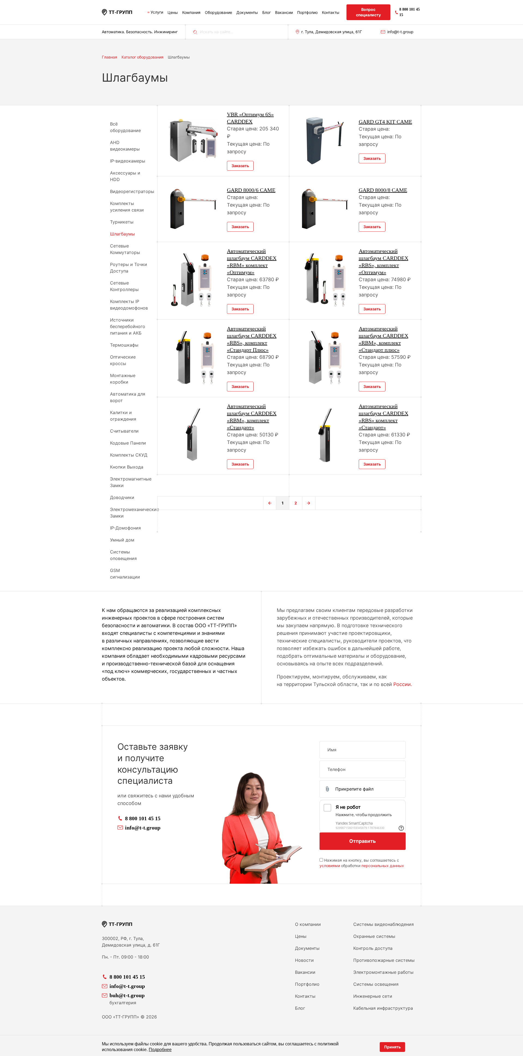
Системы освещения (376, 984)
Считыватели (124, 431)
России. (402, 684)
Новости (304, 960)
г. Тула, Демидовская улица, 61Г (331, 31)
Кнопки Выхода (126, 467)
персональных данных (382, 865)
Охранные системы (374, 936)
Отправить (362, 841)
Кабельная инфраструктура (383, 1008)
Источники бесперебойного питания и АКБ (127, 326)
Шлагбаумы (122, 234)
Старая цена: (243, 128)
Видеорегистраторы (132, 191)
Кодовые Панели (128, 443)
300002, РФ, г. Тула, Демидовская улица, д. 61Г (131, 942)
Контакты (330, 12)
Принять (392, 1047)
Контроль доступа (373, 948)
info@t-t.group (400, 31)
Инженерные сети (372, 996)
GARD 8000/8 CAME (383, 190)
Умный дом (122, 540)
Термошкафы (124, 345)
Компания (191, 12)
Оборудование (218, 12)
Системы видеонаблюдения (383, 924)
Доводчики (122, 497)
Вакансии (284, 12)
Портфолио (307, 12)
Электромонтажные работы (383, 972)
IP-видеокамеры (127, 161)
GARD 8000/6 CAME (251, 190)
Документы (247, 12)
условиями (330, 865)
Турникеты (121, 222)
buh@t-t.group (127, 995)
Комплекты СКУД (128, 455)
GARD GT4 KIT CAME (385, 122)
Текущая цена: (245, 144)
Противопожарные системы (384, 960)
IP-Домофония (125, 528)
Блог (266, 12)
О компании (308, 924)
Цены (173, 12)
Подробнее (160, 1049)
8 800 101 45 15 (142, 818)
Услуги (157, 12)
